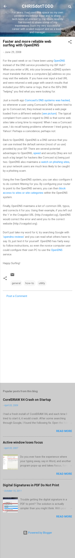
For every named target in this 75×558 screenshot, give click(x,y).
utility (42, 283)
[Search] (70, 7)
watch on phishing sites (55, 162)
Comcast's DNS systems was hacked (47, 100)
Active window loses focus (23, 442)
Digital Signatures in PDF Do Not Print (31, 485)
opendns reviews (13, 236)
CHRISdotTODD (37, 6)
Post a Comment (17, 296)
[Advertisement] (37, 339)
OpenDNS (59, 60)
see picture (49, 113)
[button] (70, 42)
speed (37, 153)
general (16, 283)
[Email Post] (12, 276)
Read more (64, 431)
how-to (29, 283)
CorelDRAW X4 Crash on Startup (27, 400)
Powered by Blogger (39, 532)
